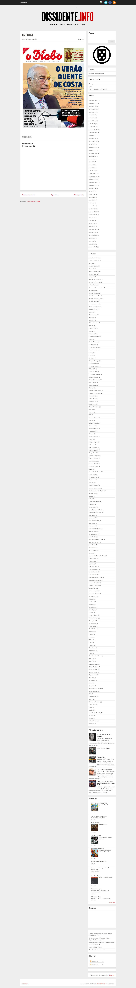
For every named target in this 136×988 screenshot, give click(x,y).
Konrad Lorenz (93, 550)
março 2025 (92, 238)
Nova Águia (92, 610)
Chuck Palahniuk (93, 350)
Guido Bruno (92, 474)
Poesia (90, 637)
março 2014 (92, 191)
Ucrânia (91, 710)
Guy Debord (92, 480)
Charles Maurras (93, 342)
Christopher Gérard (94, 347)
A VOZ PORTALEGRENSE (99, 803)
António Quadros (93, 301)
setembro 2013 (93, 176)
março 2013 (92, 159)
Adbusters (91, 263)
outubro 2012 (92, 150)
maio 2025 (92, 241)
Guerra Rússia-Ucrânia (95, 472)
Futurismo (91, 445)
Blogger (111, 975)
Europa (91, 420)
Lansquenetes (92, 558)
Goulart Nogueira (93, 466)
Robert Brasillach (93, 667)
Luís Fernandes (93, 575)
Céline (90, 339)
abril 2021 (91, 203)
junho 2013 (92, 168)
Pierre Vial (92, 631)
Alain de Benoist (93, 271)
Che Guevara (92, 344)
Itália (90, 499)
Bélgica (91, 312)
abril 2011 (91, 115)
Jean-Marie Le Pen (94, 520)
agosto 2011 (92, 127)
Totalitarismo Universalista (99, 861)
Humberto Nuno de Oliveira (96, 491)
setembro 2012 (93, 147)
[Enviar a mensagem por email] (23, 137)
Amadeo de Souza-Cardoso (96, 288)
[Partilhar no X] (27, 137)
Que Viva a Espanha (103, 805)
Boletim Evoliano (94, 323)
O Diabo (35, 39)
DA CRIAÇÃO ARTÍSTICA (98, 818)
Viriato (91, 718)
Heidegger (91, 482)
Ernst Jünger (92, 404)
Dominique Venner (94, 374)
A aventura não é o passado (104, 769)
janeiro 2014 (92, 188)
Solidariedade (92, 696)
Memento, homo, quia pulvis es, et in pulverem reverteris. (100, 891)
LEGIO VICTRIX (96, 835)
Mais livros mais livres (95, 577)
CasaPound (92, 334)
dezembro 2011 (93, 135)
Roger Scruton (93, 675)
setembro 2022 (93, 212)
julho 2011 (92, 124)
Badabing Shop (93, 309)
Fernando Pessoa (93, 428)
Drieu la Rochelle (93, 377)
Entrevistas (92, 399)
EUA (90, 415)
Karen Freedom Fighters (103, 748)
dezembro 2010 (93, 103)
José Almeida (92, 537)
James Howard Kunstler (95, 512)
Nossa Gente (92, 607)
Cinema (91, 353)
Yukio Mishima (93, 721)
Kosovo (91, 553)
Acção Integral (95, 822)
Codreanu (91, 358)
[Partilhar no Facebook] (29, 137)
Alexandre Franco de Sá (95, 282)
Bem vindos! (92, 950)
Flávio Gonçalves (93, 436)
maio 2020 (92, 197)
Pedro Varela (92, 626)
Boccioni (91, 320)
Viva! (90, 947)
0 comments (81, 39)
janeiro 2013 (92, 156)
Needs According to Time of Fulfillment (100, 898)
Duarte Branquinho (94, 380)
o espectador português (97, 848)
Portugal (91, 645)
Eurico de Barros (93, 418)
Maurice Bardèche (94, 585)
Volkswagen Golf (95, 871)
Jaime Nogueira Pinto (94, 510)
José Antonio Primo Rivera (96, 539)
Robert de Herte (93, 669)
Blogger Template (101, 983)
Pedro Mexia (92, 623)
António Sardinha (93, 304)
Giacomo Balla (93, 461)
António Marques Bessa (95, 298)
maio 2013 (92, 165)
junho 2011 (92, 121)
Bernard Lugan (93, 315)
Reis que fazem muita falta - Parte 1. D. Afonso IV (105, 850)
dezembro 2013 (93, 185)
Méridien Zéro (93, 591)
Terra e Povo (92, 704)
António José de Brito (95, 296)
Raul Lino (91, 658)
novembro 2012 (93, 153)
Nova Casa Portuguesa (97, 876)
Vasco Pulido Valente (94, 713)
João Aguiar (92, 523)
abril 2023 (91, 220)
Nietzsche (91, 604)
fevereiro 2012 (93, 141)
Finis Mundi (92, 431)
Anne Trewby (92, 290)
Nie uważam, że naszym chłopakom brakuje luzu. (101, 868)
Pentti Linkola (93, 629)
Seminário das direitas (95, 688)
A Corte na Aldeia (96, 897)
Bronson (91, 325)
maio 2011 (92, 118)
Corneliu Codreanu (94, 366)
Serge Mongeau (93, 691)
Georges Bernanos (94, 455)
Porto (90, 642)
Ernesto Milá (92, 401)
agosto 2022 (92, 209)
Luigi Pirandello (93, 569)
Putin (90, 653)
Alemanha (91, 277)
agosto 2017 (92, 194)
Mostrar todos (112, 902)
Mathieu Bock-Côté (94, 583)
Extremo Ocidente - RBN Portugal (98, 89)
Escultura (91, 409)
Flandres (91, 434)
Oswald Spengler (93, 618)
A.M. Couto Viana (94, 258)
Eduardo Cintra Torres (95, 390)
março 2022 (92, 206)
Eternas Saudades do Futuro (99, 816)
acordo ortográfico (94, 261)
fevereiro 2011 (93, 109)
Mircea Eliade (92, 596)
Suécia (90, 699)
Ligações (91, 564)
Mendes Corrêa (93, 588)
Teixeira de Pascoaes (94, 702)
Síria (90, 694)
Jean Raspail (92, 518)
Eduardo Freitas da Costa (95, 393)
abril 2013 (91, 162)
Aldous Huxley (93, 274)
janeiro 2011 (92, 106)
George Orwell (93, 453)
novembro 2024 (93, 229)
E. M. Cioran (92, 382)
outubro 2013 (92, 179)
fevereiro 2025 (93, 235)
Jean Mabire (92, 515)
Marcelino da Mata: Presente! (106, 877)
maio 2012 (92, 144)
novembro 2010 (93, 100)
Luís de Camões (93, 572)
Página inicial (23, 3)
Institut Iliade (92, 493)
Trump (90, 707)
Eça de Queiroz (93, 385)
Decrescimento (93, 371)
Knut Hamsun (92, 548)
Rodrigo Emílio (93, 672)
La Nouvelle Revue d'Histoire (97, 556)
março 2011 (92, 112)
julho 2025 (92, 244)
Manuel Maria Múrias (95, 580)
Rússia (90, 683)
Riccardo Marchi (93, 664)
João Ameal (92, 526)
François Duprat (93, 442)
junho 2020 (92, 200)
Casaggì (91, 331)
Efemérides (92, 396)
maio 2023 (92, 223)
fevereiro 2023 (93, 215)
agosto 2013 (92, 173)
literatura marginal (96, 889)
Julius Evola (92, 545)
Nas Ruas (91, 602)
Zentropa (91, 84)
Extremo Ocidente (94, 423)
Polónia (91, 640)
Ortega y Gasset (93, 615)
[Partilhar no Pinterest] (31, 137)
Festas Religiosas (103, 824)
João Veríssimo (93, 531)
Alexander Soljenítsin (95, 279)
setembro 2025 (93, 247)
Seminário (91, 686)
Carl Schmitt (92, 328)
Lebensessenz (92, 561)
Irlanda (91, 496)
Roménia (91, 677)
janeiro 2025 (92, 232)
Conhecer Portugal (94, 361)
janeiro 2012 (92, 138)
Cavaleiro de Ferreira (94, 336)
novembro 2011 (93, 132)
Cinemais (91, 355)
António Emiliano (94, 293)
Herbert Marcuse (93, 485)
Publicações (92, 650)
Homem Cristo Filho (94, 488)
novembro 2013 (93, 182)
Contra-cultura (93, 363)
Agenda (91, 269)
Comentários (94, 964)
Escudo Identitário (94, 407)
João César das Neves (94, 529)
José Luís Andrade (94, 542)
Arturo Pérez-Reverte (94, 307)
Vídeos (91, 715)
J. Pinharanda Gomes (94, 501)
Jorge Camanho (93, 534)
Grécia (90, 469)
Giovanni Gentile (93, 464)
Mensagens (94, 961)
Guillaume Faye (93, 477)
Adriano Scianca (93, 266)
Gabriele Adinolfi (93, 450)
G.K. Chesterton (93, 447)
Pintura (91, 634)
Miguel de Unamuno (94, 594)
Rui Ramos (92, 680)
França (90, 439)
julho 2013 (92, 171)
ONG (90, 86)
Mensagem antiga (79, 195)
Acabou (93, 863)
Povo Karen (92, 648)
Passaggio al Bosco (94, 621)
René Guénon (92, 661)
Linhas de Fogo (93, 566)
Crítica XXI (92, 369)
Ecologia (91, 388)
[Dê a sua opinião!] (25, 137)
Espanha (91, 412)
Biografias (91, 317)
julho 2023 (92, 226)
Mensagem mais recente (28, 195)
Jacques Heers (92, 507)
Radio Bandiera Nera (94, 656)
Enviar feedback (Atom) (33, 201)
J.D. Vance (91, 504)
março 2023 (92, 217)
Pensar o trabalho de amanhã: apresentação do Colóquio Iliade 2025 (106, 783)
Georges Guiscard (93, 458)
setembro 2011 (93, 130)
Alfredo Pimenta (93, 285)
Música (91, 599)
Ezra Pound (92, 426)
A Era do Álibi (101, 757)
